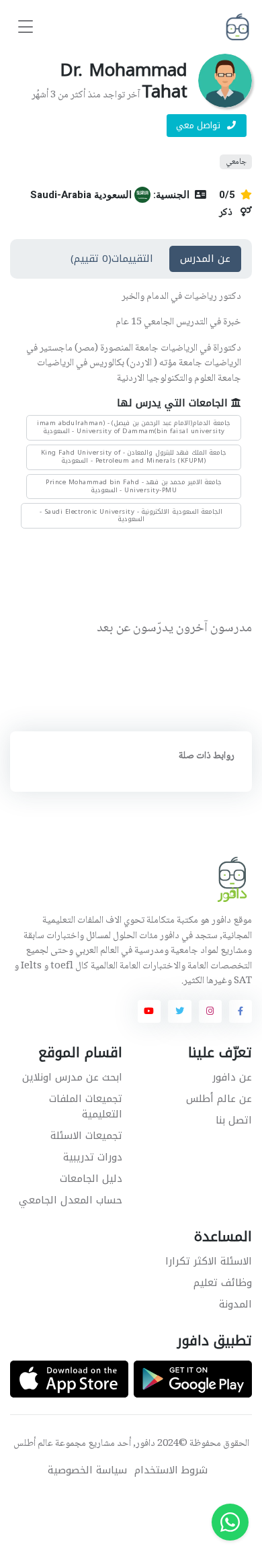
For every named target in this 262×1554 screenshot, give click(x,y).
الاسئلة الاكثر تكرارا (208, 1261)
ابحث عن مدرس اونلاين (72, 1077)
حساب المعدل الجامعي (70, 1200)
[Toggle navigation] (25, 27)
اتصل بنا (234, 1120)
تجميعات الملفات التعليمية (85, 1106)
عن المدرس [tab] (205, 258)
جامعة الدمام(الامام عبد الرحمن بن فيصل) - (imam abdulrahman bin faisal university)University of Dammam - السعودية (133, 427)
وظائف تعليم (222, 1282)
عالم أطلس (33, 1444)
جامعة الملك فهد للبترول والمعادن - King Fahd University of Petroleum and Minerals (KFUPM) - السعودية (134, 457)
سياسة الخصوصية (87, 1470)
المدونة (235, 1304)
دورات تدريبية (92, 1157)
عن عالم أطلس (219, 1098)
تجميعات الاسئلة (86, 1135)
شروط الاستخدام (171, 1470)
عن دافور (232, 1077)
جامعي (236, 161)
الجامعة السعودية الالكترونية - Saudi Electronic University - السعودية (131, 516)
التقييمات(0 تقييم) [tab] (112, 258)
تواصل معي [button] (200, 125)
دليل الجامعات (91, 1178)
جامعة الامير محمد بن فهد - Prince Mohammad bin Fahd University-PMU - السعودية (134, 486)
